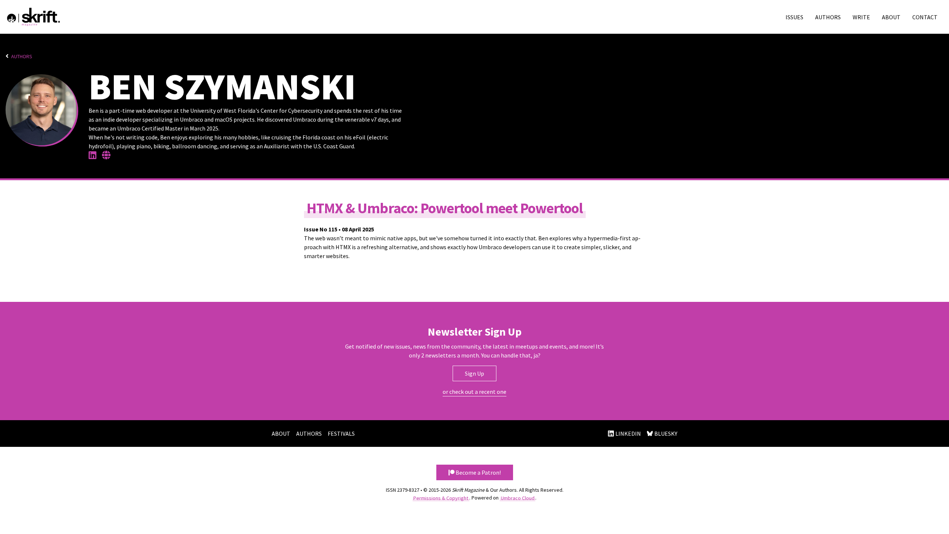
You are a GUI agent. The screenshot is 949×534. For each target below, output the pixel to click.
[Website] (108, 156)
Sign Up (474, 373)
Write (861, 17)
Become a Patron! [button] (477, 472)
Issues (794, 17)
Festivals (341, 433)
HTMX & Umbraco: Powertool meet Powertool (445, 207)
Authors (828, 17)
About (891, 17)
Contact (925, 17)
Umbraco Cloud (518, 497)
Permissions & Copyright (440, 497)
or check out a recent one (474, 391)
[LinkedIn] (95, 156)
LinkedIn (628, 433)
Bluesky (665, 433)
